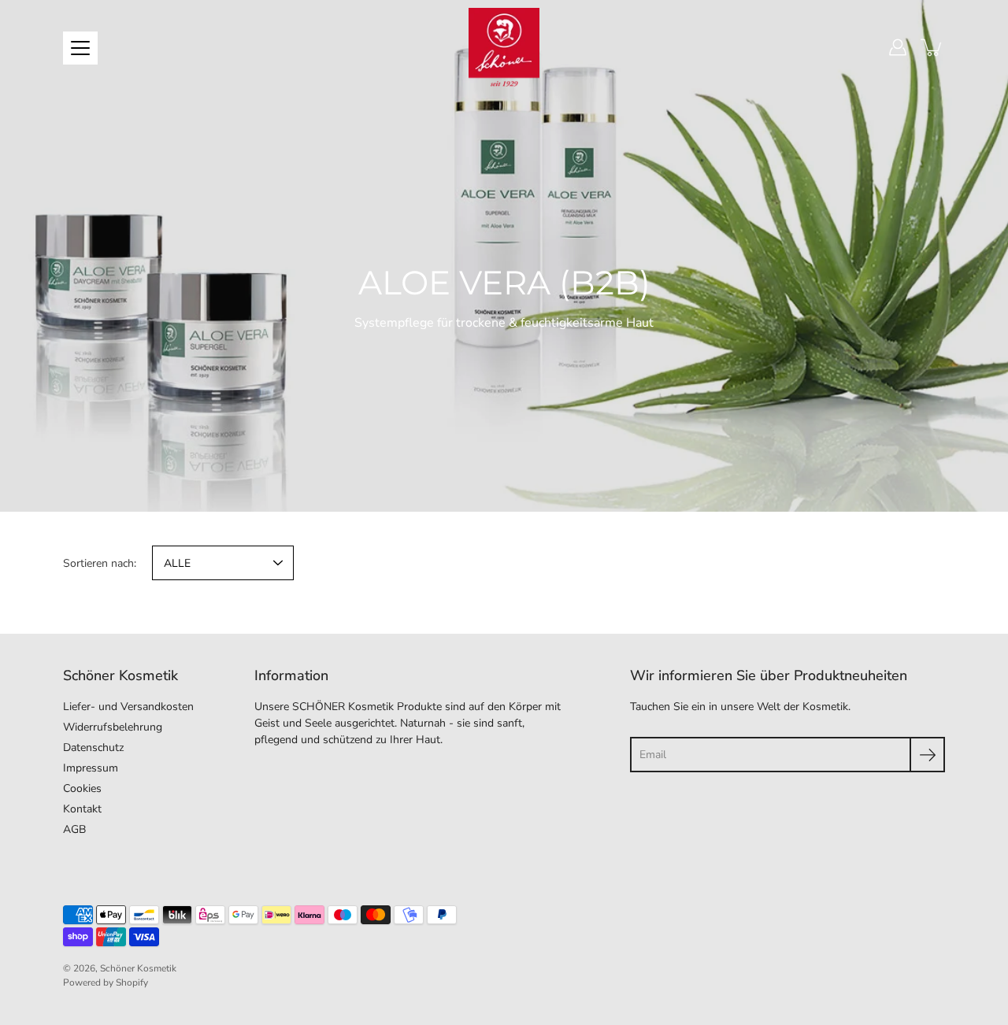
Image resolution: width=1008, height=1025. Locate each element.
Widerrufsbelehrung (112, 727)
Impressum (90, 767)
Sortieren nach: (99, 563)
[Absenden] (927, 754)
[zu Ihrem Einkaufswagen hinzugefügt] (932, 47)
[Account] (897, 47)
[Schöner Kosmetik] (504, 47)
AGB (74, 829)
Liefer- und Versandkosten (128, 706)
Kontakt (82, 808)
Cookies (82, 788)
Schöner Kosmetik (138, 968)
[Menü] (80, 48)
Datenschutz (93, 747)
